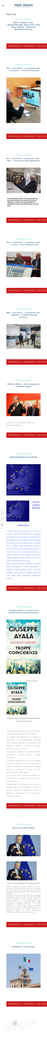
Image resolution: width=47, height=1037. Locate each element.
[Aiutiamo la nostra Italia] (23, 971)
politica (18, 18)
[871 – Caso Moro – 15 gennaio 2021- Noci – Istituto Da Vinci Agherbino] (23, 187)
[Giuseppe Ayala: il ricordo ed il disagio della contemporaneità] (23, 647)
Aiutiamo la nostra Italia (23, 947)
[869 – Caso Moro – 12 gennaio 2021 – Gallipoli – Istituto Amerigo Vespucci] (23, 336)
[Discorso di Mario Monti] (23, 845)
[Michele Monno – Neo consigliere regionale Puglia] (23, 404)
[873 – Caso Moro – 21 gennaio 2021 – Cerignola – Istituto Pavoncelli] (23, 100)
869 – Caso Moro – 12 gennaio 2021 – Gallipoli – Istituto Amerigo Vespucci (23, 315)
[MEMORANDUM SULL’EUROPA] (23, 480)
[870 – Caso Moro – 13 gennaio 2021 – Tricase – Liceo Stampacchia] (23, 264)
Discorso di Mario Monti (23, 828)
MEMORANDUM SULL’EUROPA (23, 457)
